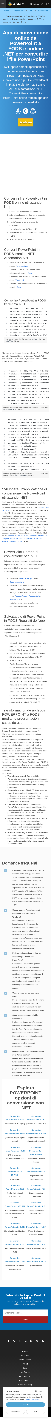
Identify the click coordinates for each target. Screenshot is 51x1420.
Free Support (25, 1376)
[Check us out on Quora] (31, 1341)
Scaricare (25, 122)
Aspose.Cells (34, 596)
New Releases (25, 1359)
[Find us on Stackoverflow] (26, 1341)
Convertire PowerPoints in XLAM (15, 1204)
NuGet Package (26, 578)
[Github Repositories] (37, 1341)
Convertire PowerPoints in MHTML (15, 1171)
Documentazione (17, 582)
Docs (25, 1368)
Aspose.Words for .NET (18, 536)
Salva (30, 273)
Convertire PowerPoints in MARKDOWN (36, 1150)
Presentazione (22, 266)
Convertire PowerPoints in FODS (36, 1132)
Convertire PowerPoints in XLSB (15, 1225)
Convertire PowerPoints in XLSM (36, 1225)
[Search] (47, 4)
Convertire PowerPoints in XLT (36, 1242)
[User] (42, 4)
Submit (25, 1319)
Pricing (25, 1363)
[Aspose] (18, 4)
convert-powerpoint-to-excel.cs (18, 339)
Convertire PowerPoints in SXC (15, 1187)
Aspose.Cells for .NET (39, 536)
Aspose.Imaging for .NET (13, 541)
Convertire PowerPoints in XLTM (15, 1260)
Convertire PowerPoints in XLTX (36, 1260)
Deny (36, 1411)
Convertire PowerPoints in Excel (15, 1132)
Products (25, 1355)
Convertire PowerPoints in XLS (36, 1204)
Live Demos (25, 1372)
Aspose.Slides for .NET (13, 538)
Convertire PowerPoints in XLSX (14, 1242)
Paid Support (24, 1380)
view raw (42, 339)
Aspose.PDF (15, 599)
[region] (25, 322)
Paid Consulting (25, 1384)
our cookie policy (32, 1399)
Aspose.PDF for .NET (33, 538)
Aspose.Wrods (21, 596)
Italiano (35, 4)
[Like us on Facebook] (8, 1341)
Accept (25, 1405)
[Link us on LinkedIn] (20, 1341)
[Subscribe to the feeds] (43, 1341)
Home (25, 1351)
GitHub (16, 341)
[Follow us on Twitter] (14, 1341)
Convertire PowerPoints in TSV (36, 1187)
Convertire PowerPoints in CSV (15, 1118)
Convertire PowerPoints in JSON (15, 1149)
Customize (15, 1411)
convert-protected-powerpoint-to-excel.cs (20, 407)
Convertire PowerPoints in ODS (36, 1170)
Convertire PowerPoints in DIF (36, 1118)
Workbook (20, 280)
